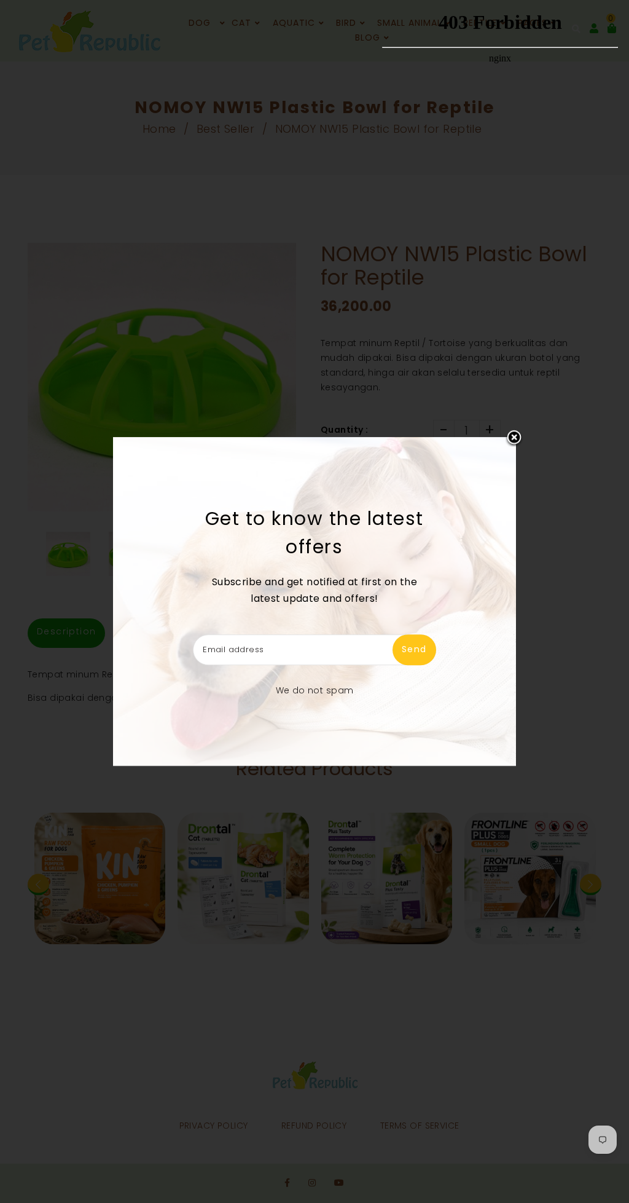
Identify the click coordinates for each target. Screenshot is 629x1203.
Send (414, 649)
